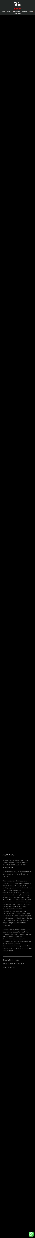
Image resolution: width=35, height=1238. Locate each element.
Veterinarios (24, 11)
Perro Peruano (17, 13)
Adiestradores (16, 11)
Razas (3, 11)
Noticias (31, 11)
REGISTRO (17, 9)
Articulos (8, 11)
